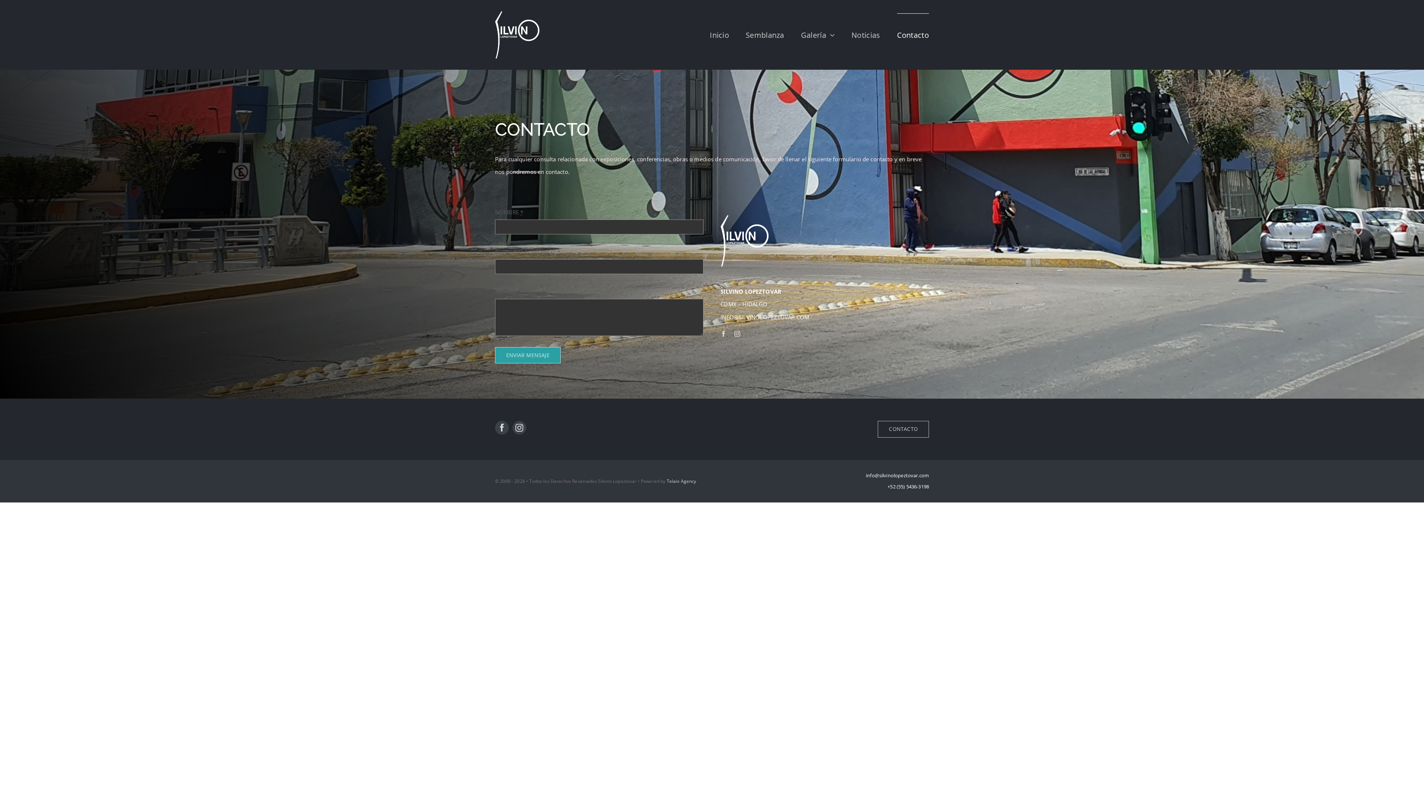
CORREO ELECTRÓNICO (527, 252)
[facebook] (723, 334)
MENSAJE (509, 291)
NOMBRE (509, 212)
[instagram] (737, 334)
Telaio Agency (681, 481)
